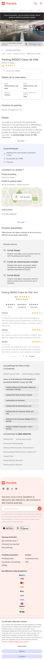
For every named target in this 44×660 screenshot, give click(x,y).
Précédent (13, 356)
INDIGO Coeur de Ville (33, 53)
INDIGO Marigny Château (31, 374)
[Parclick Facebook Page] (12, 488)
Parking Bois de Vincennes (15, 400)
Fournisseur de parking (11, 562)
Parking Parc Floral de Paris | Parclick (19, 395)
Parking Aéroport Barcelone (13, 460)
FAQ (26, 562)
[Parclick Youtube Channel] (16, 488)
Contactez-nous (31, 558)
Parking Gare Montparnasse (13, 443)
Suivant (31, 356)
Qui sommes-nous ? (10, 541)
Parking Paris (8, 439)
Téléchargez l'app (34, 44)
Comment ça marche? (10, 544)
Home (3, 53)
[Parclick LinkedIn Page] (7, 488)
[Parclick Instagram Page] (3, 488)
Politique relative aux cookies (18, 641)
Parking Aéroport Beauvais (12, 464)
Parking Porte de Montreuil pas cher (18, 406)
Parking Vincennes (19, 53)
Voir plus (20, 141)
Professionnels (7, 558)
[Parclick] (9, 3)
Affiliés (4, 565)
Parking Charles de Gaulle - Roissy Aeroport (18, 448)
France (9, 53)
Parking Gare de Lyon (24, 439)
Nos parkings (7, 547)
